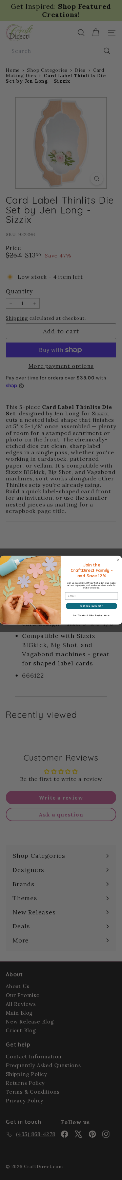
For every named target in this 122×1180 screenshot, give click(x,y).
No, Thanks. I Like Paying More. (91, 615)
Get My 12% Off (91, 605)
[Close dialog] (118, 559)
